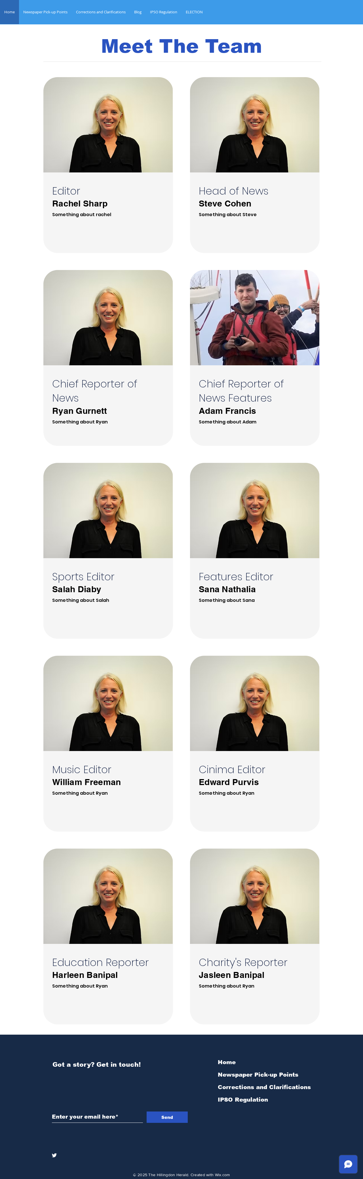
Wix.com (222, 1174)
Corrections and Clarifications (264, 1087)
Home (227, 1062)
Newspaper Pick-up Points (258, 1075)
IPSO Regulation (243, 1099)
